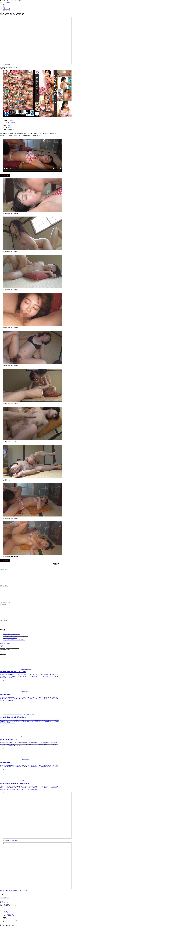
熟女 (7, 911)
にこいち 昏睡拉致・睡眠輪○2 (10, 638)
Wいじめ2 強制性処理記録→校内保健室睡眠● (14, 640)
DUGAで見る (5, 175)
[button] (17, 67)
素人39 (9, 127)
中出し (7, 912)
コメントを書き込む (5, 897)
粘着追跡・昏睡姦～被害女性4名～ (11, 634)
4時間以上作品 (9, 914)
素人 (7, 909)
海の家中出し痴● (12, 122)
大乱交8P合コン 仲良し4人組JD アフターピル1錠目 (15, 636)
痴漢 (9, 125)
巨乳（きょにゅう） (10, 915)
